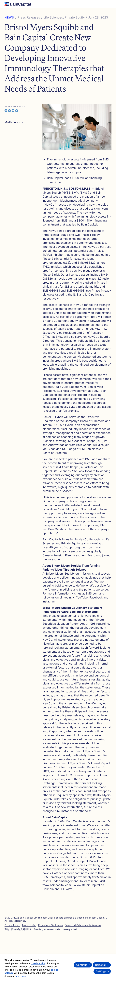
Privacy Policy (12, 925)
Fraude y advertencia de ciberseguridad (55, 929)
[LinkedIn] (9, 110)
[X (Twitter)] (13, 110)
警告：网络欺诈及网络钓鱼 (18, 929)
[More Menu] (109, 4)
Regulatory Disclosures (50, 925)
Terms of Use (29, 925)
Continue (81, 964)
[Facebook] (16, 110)
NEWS (9, 17)
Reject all (100, 964)
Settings (101, 971)
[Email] (6, 110)
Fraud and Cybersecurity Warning (83, 925)
